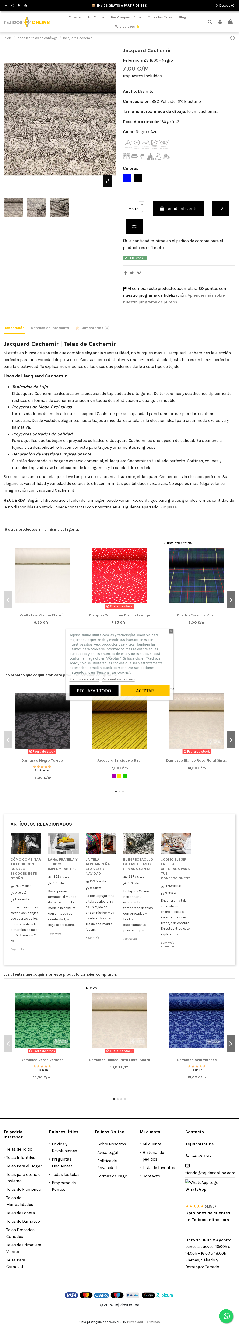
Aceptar (145, 690)
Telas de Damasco (23, 1221)
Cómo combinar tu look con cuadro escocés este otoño (26, 868)
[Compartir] (125, 273)
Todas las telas (66, 1174)
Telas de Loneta (20, 1212)
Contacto (151, 1176)
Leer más (17, 949)
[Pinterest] (139, 273)
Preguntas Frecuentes (62, 1163)
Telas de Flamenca (23, 1189)
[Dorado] (119, 776)
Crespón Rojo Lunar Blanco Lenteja (119, 615)
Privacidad (135, 1322)
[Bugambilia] (114, 776)
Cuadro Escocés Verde (197, 615)
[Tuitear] (132, 273)
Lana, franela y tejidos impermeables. (63, 864)
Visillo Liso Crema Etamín (42, 615)
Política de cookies (84, 679)
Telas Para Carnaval (15, 1263)
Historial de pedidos (153, 1156)
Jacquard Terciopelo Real (119, 760)
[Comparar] (42, 609)
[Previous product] (231, 38)
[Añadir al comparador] (134, 226)
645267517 (202, 1155)
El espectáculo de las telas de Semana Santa (138, 864)
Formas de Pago (112, 1176)
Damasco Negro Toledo (42, 760)
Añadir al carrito (183, 208)
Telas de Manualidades (19, 1201)
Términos (152, 1322)
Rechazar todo (94, 690)
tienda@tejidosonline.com (210, 1172)
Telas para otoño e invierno (23, 1178)
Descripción (14, 328)
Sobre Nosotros (111, 1144)
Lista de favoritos (159, 1167)
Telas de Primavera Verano (23, 1248)
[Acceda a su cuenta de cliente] (220, 22)
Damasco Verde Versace (42, 1060)
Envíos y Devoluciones (64, 1147)
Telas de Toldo (19, 1149)
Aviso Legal (107, 1152)
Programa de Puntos (64, 1186)
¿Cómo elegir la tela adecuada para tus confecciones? (175, 868)
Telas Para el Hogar (24, 1166)
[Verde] (125, 776)
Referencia (133, 60)
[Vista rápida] (50, 609)
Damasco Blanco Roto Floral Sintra (196, 760)
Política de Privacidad (107, 1164)
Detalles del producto (50, 328)
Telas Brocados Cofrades (20, 1233)
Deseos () (226, 5)
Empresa (169, 507)
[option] (26, 896)
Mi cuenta (152, 1144)
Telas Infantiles (20, 1157)
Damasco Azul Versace (197, 1060)
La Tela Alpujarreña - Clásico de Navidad (99, 866)
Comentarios (94, 328)
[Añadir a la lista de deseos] (220, 208)
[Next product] (234, 38)
